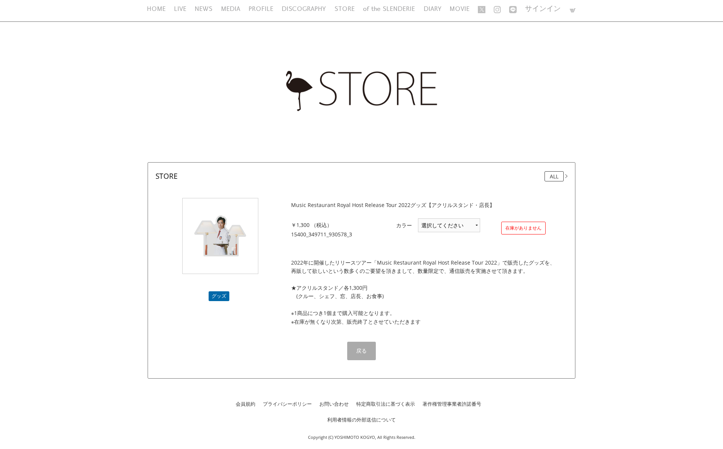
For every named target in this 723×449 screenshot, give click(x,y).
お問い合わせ (334, 403)
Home (156, 9)
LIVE (180, 9)
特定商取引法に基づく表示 (385, 403)
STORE (344, 9)
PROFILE (261, 9)
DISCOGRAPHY (304, 9)
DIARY (432, 9)
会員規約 (245, 403)
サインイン (543, 9)
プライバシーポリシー (287, 403)
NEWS (203, 9)
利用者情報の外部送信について (361, 419)
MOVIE (460, 9)
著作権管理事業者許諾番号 (452, 403)
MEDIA (230, 9)
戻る (361, 350)
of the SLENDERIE (389, 9)
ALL (554, 176)
